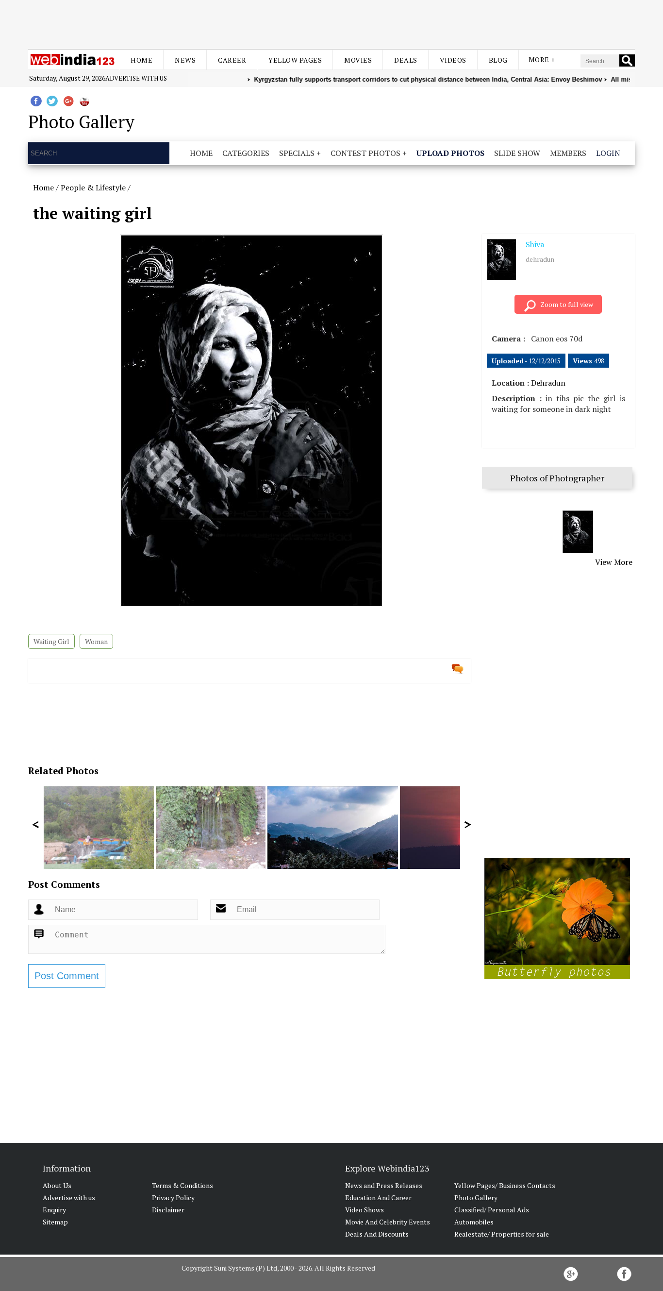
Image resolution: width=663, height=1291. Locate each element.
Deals (405, 60)
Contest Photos (365, 153)
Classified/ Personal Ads (491, 1209)
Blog (498, 60)
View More (613, 562)
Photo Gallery (475, 1197)
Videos (453, 60)
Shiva (535, 244)
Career (232, 60)
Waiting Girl (51, 641)
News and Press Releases (383, 1185)
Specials (297, 153)
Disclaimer (168, 1209)
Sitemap (55, 1221)
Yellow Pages (295, 60)
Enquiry (54, 1209)
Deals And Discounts (377, 1234)
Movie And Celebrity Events (387, 1221)
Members (568, 153)
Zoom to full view (566, 304)
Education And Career (378, 1197)
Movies (358, 60)
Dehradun (548, 382)
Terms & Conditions (182, 1185)
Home (141, 60)
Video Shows (364, 1209)
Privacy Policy (173, 1197)
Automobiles (474, 1221)
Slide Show (517, 153)
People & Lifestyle (93, 187)
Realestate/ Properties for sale (501, 1234)
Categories (245, 153)
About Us (57, 1185)
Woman (96, 641)
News (185, 60)
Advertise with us (136, 78)
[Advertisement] (331, 23)
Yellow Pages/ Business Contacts (504, 1185)
